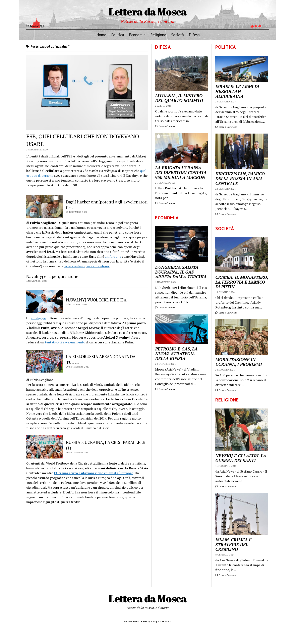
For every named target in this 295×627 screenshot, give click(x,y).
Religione (158, 34)
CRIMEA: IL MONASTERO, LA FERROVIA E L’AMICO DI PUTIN (241, 282)
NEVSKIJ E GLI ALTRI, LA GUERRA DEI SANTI (240, 458)
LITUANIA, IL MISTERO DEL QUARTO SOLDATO (179, 98)
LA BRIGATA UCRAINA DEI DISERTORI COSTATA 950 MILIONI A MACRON (180, 172)
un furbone (113, 256)
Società (177, 34)
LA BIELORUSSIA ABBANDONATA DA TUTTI (100, 359)
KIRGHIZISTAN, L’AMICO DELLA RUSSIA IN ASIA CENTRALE (240, 178)
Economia (137, 34)
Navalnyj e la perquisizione (52, 276)
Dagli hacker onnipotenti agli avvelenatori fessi (107, 204)
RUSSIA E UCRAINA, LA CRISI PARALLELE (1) (105, 445)
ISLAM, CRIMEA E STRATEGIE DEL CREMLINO (233, 544)
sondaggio (38, 318)
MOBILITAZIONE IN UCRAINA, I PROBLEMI (238, 362)
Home (101, 34)
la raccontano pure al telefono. (87, 266)
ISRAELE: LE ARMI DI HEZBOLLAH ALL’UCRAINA (237, 91)
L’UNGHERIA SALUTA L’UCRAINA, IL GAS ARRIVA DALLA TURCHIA (180, 272)
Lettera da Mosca (148, 11)
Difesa (194, 34)
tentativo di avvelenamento (65, 342)
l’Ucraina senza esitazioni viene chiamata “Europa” (93, 473)
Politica (117, 34)
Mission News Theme (135, 621)
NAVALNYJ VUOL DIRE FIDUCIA (96, 300)
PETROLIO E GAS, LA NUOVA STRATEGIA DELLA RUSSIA (176, 353)
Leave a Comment (227, 126)
